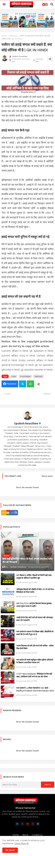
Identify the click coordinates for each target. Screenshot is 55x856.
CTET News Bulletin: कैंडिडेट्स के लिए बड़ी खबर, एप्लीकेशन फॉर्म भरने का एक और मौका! (34, 675)
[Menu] (4, 4)
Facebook (11, 384)
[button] (45, 4)
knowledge (25, 376)
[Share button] (38, 383)
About (25, 835)
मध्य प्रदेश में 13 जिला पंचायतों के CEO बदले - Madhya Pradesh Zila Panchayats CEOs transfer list (35, 691)
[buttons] (17, 824)
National (13, 36)
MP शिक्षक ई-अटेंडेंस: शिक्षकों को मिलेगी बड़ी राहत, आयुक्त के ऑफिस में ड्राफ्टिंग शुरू (34, 576)
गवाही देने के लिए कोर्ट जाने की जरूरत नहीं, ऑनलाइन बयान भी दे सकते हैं (34, 618)
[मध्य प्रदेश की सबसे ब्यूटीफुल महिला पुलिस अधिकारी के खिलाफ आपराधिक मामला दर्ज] (8, 663)
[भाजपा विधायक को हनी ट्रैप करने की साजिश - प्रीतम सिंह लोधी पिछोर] (8, 649)
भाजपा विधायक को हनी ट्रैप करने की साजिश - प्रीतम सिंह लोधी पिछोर (35, 647)
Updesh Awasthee (26, 423)
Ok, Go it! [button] (10, 850)
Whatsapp (30, 383)
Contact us (37, 835)
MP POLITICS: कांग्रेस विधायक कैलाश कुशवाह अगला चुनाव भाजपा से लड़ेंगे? (33, 604)
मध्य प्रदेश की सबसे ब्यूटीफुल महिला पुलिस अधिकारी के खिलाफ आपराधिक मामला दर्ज (34, 661)
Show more (47, 476)
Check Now (20, 843)
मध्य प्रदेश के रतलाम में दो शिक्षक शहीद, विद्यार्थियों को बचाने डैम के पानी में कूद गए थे (34, 632)
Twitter (22, 383)
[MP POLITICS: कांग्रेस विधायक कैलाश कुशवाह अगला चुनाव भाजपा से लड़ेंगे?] (8, 607)
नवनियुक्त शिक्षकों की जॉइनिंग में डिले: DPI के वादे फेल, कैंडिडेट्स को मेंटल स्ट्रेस (35, 590)
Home (4, 36)
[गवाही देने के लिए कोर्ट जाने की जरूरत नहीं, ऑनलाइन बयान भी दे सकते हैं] (8, 621)
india (13, 376)
